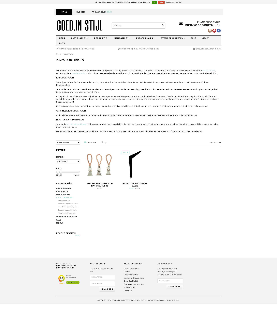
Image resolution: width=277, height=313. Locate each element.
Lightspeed (160, 300)
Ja (154, 2)
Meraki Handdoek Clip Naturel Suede (100, 184)
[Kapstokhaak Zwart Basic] (135, 164)
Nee (161, 2)
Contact (127, 271)
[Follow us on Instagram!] (210, 31)
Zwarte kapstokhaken (67, 213)
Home (62, 38)
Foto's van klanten (131, 268)
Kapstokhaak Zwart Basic (135, 184)
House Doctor (208, 70)
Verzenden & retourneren (134, 278)
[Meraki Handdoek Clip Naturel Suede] (99, 164)
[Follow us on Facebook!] (219, 30)
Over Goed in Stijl (131, 281)
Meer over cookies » (174, 2)
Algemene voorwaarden (134, 284)
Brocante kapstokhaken (68, 204)
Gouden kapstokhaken (67, 210)
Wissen (77, 235)
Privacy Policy (130, 287)
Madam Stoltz (79, 73)
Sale (64, 12)
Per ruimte (100, 38)
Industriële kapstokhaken (68, 207)
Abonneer (174, 287)
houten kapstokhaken (77, 124)
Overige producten (172, 38)
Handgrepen (121, 38)
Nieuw (205, 38)
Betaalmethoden (131, 275)
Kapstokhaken (144, 38)
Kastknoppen (79, 38)
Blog (62, 43)
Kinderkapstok (64, 200)
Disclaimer (128, 290)
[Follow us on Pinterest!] (214, 31)
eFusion (176, 300)
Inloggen (80, 12)
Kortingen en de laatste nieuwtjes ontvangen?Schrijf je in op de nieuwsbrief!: (170, 271)
